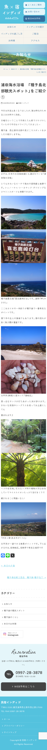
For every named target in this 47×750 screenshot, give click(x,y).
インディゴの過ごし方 (11, 33)
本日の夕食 (8, 565)
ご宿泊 (35, 33)
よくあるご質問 (35, 5)
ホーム (7, 719)
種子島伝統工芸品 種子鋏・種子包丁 (26, 577)
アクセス (35, 40)
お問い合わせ (34, 11)
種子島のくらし (11, 617)
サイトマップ (10, 732)
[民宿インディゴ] (12, 12)
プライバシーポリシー (14, 725)
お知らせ (11, 27)
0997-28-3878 (29, 673)
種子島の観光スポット (14, 610)
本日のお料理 (10, 624)
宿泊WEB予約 (34, 18)
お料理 (11, 40)
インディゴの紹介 (35, 27)
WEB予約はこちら (24, 686)
